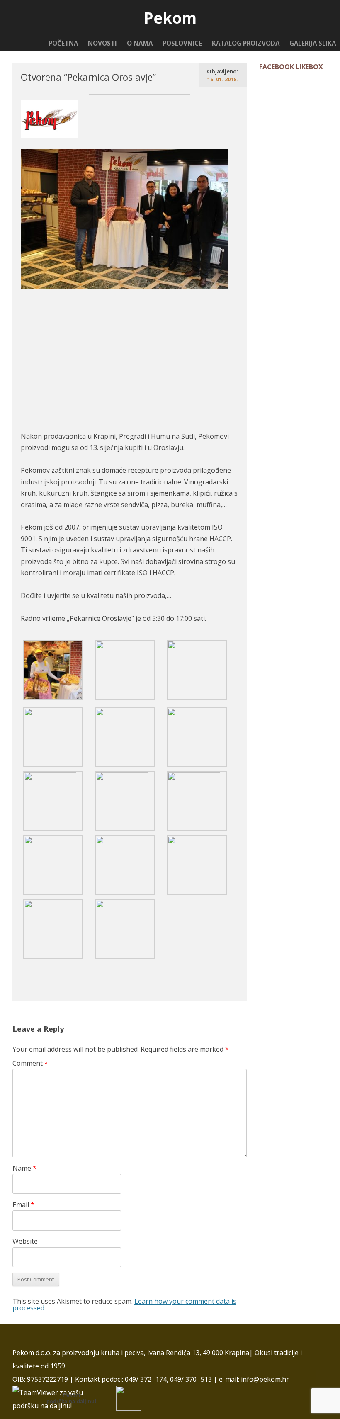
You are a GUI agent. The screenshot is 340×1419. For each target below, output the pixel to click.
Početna (63, 43)
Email (23, 1204)
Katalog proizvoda (245, 43)
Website (25, 1241)
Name (24, 1168)
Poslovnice (182, 43)
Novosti (102, 43)
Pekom (170, 18)
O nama (140, 43)
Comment (30, 1063)
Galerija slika (312, 43)
